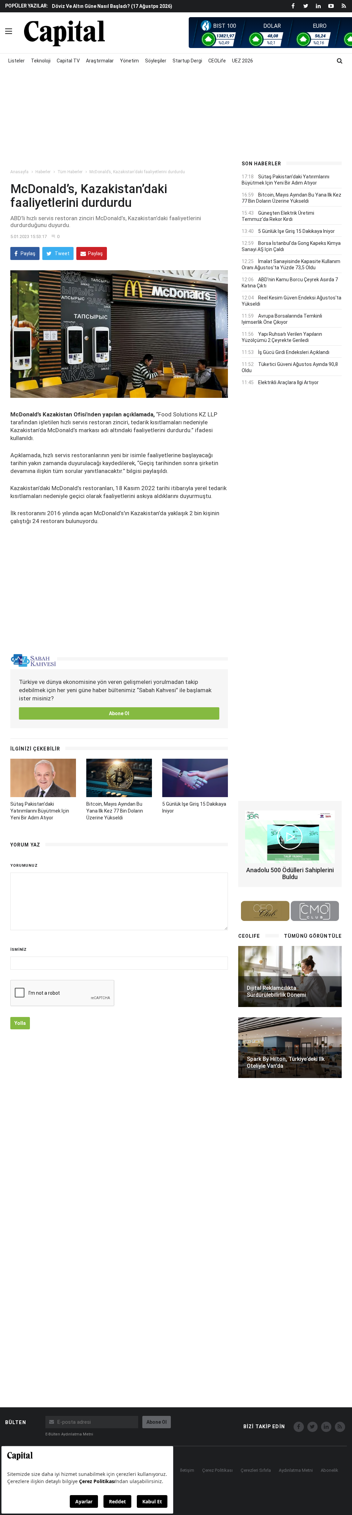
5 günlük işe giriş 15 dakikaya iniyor (296, 231)
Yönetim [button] (129, 60)
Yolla (20, 1023)
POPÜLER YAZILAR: (26, 6)
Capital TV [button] (68, 60)
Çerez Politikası (217, 1470)
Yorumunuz (24, 865)
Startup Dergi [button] (187, 60)
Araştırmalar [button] (100, 60)
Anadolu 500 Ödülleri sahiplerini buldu (290, 873)
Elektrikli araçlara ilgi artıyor (288, 382)
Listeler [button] (16, 60)
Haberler (43, 171)
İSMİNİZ (18, 949)
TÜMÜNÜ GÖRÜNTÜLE (313, 936)
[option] (141, 6)
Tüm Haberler (69, 171)
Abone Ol (119, 713)
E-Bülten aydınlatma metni (69, 1434)
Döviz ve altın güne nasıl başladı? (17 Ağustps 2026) (112, 6)
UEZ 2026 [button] (242, 60)
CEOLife (217, 60)
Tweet (61, 253)
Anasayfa (19, 171)
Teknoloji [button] (41, 60)
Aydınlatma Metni (296, 1470)
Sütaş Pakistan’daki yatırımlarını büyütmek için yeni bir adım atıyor (39, 810)
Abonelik (329, 1470)
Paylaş (27, 253)
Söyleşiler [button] (155, 60)
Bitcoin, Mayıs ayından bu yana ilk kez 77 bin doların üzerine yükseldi (114, 810)
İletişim (187, 1470)
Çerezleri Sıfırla (256, 1470)
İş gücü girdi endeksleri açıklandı (293, 352)
